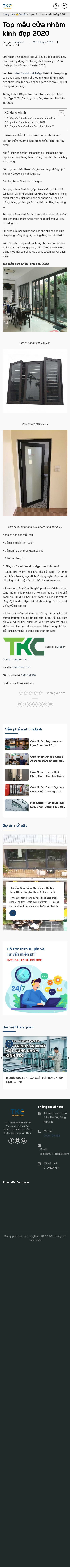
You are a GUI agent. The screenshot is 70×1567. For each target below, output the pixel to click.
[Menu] (64, 6)
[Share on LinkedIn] (50, 704)
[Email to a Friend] (38, 704)
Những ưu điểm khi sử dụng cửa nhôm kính (31, 118)
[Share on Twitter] (32, 704)
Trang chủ (8, 14)
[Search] (56, 6)
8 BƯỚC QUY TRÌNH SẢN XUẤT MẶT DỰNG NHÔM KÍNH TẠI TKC (34, 1079)
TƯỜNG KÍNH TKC (21, 667)
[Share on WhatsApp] (19, 704)
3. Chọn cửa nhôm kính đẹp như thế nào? (30, 126)
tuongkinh (18, 42)
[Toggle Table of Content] (60, 113)
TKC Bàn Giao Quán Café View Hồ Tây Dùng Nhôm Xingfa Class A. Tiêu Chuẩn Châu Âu (32, 890)
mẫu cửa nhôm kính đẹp (28, 73)
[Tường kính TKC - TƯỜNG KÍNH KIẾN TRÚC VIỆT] (20, 6)
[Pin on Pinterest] (44, 704)
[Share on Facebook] (26, 704)
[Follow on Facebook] (11, 1141)
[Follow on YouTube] (24, 1141)
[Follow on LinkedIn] (17, 1141)
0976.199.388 (28, 675)
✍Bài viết (21, 14)
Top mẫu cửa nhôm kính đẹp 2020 (26, 122)
